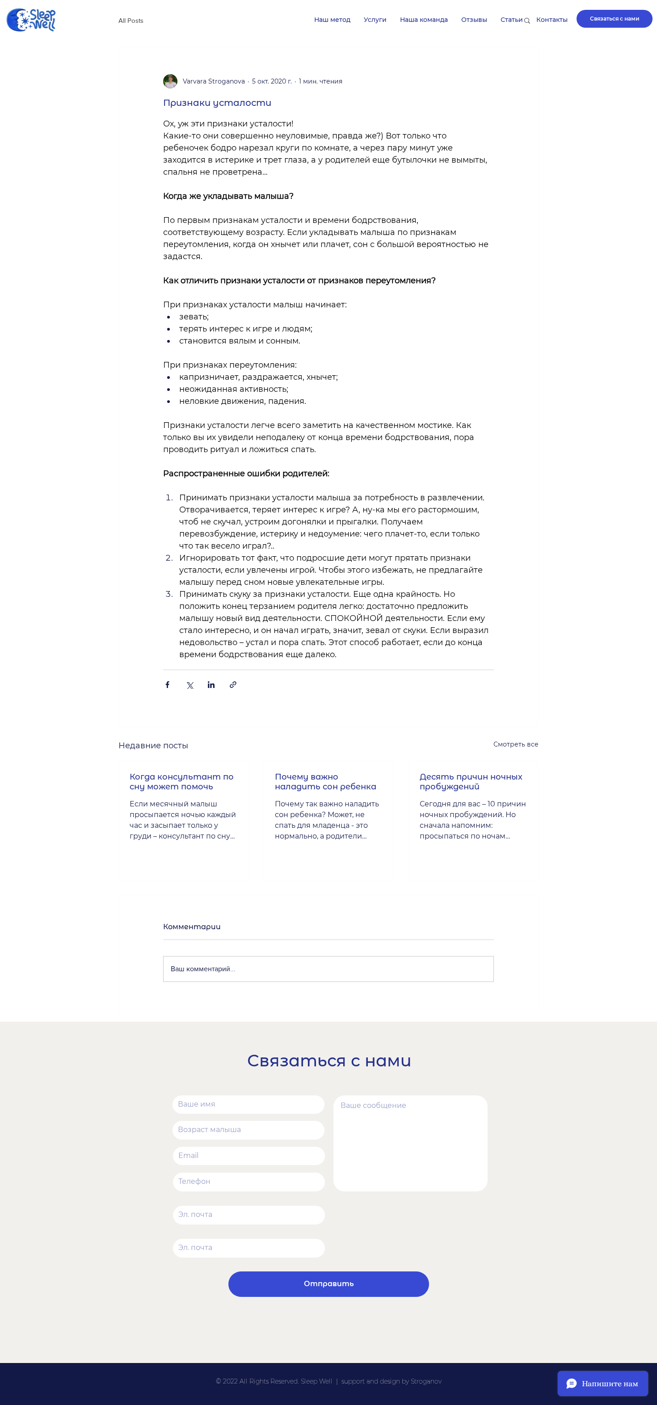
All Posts (130, 20)
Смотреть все (516, 744)
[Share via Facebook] (167, 684)
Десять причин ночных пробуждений (471, 782)
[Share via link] (233, 684)
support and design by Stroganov (391, 1381)
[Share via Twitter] (189, 684)
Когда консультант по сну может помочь (182, 782)
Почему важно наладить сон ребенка (325, 782)
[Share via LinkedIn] (211, 684)
